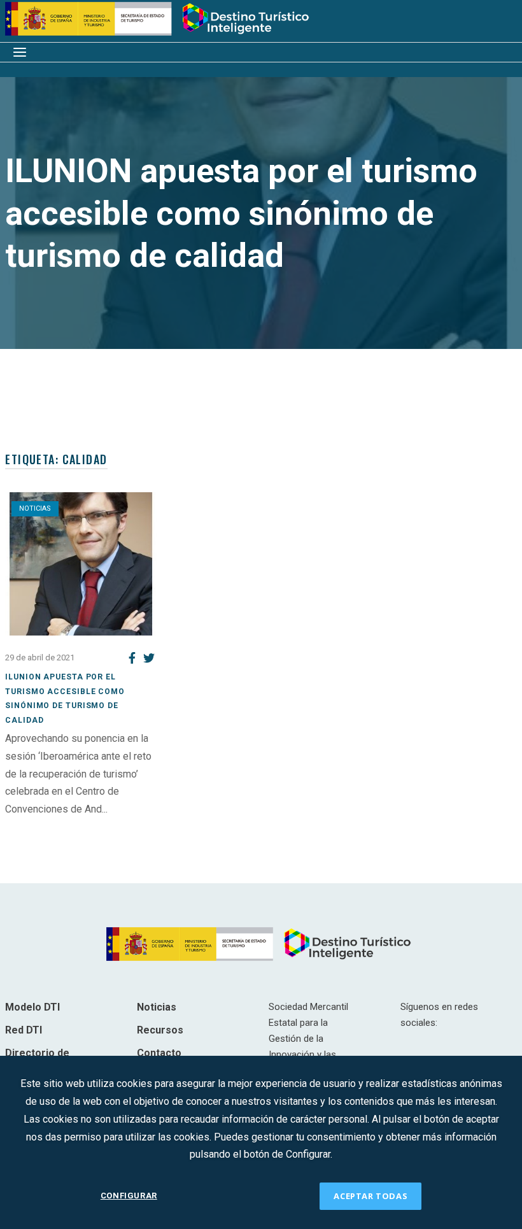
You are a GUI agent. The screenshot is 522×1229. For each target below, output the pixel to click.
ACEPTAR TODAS (370, 1196)
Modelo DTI (32, 1007)
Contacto (159, 1053)
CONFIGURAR (129, 1195)
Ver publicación (39, 827)
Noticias (35, 508)
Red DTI (23, 1030)
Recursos (160, 1030)
